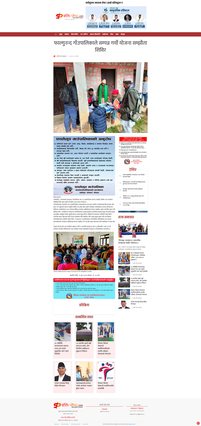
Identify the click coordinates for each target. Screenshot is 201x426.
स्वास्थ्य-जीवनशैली (95, 34)
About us (57, 424)
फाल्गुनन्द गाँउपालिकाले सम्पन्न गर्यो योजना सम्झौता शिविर (100, 46)
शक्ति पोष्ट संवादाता (62, 56)
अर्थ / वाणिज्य (84, 34)
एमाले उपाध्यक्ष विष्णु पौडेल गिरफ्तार (62, 384)
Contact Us (85, 424)
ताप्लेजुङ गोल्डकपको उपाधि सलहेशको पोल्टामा (133, 190)
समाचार (67, 34)
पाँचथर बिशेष (74, 34)
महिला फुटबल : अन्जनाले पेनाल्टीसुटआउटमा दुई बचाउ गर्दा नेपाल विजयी (134, 183)
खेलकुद (123, 34)
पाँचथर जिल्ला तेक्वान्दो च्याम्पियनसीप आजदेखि (106, 386)
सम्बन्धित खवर (84, 317)
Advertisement (65, 424)
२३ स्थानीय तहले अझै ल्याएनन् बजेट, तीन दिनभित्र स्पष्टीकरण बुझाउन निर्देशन (83, 347)
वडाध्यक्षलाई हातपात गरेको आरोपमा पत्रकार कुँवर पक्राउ (84, 386)
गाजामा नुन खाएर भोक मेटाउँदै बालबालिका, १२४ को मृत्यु (134, 204)
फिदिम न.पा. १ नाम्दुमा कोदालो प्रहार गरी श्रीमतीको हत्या (133, 197)
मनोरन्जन (105, 34)
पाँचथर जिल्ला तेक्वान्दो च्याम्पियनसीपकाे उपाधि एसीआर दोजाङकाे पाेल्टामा (104, 348)
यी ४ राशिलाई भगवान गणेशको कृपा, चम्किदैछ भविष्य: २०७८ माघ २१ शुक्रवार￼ (138, 256)
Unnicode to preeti (75, 424)
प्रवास (117, 34)
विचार (111, 34)
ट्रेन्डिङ (133, 169)
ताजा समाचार (126, 217)
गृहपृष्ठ (60, 34)
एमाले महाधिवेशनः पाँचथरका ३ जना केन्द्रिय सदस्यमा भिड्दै (134, 176)
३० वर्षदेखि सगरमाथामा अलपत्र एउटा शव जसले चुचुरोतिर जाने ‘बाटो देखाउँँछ (62, 348)
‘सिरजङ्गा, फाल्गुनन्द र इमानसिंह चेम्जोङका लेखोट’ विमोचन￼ (129, 242)
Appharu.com (132, 424)
